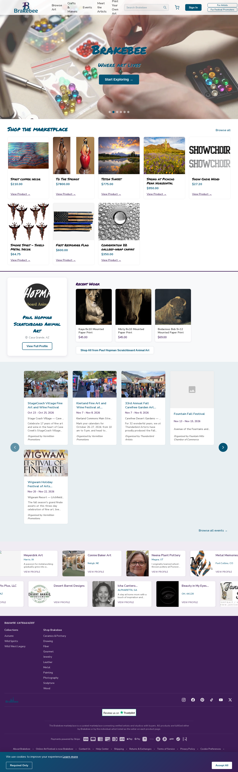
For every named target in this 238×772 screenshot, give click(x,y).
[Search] (165, 7)
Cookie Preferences (210, 748)
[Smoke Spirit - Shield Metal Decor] (28, 221)
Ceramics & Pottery (54, 636)
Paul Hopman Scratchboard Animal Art (37, 324)
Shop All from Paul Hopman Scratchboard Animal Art (115, 350)
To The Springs (67, 179)
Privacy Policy (187, 748)
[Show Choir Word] (209, 155)
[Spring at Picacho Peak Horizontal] (164, 155)
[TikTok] (211, 699)
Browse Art (57, 7)
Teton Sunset (111, 179)
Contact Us (84, 748)
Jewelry (47, 657)
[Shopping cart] (177, 7)
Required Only (19, 765)
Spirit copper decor (25, 179)
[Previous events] (14, 447)
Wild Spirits (11, 641)
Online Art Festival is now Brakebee (54, 748)
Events (87, 7)
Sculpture (48, 683)
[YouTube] (221, 699)
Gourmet (48, 651)
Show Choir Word (205, 179)
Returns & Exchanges (140, 748)
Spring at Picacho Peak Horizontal (160, 181)
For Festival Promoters (222, 9)
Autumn (9, 636)
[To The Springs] (73, 155)
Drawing (48, 641)
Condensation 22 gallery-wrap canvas (117, 247)
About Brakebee (21, 748)
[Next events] (223, 447)
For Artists (222, 5)
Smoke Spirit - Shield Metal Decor (27, 247)
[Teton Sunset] (119, 155)
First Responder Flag (72, 245)
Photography (50, 678)
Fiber (46, 646)
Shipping (119, 748)
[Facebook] (193, 699)
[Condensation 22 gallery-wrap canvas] (119, 221)
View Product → (20, 194)
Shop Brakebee (52, 630)
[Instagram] (183, 699)
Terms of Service (166, 748)
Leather (47, 662)
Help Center (102, 748)
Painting (48, 672)
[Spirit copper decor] (28, 155)
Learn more (70, 757)
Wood (46, 688)
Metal (46, 667)
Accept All (222, 765)
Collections (11, 630)
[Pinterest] (202, 699)
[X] (230, 699)
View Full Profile (37, 346)
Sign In (193, 7)
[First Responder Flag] (73, 221)
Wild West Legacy (14, 646)
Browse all (223, 130)
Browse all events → (213, 530)
